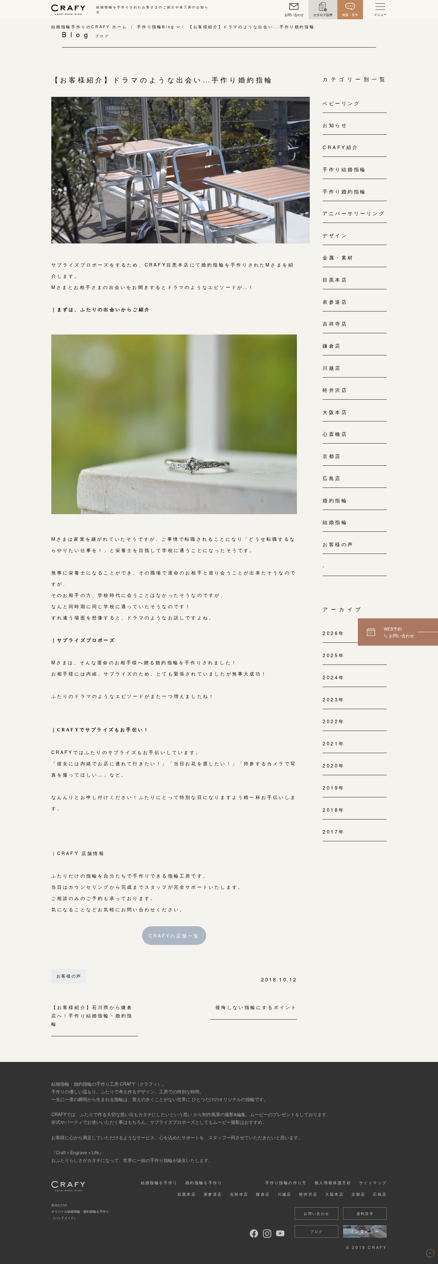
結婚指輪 (335, 522)
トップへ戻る (430, 1253)
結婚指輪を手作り (159, 1182)
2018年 (334, 809)
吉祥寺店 (335, 323)
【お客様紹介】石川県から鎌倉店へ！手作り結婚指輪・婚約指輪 (92, 1016)
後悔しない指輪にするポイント (256, 1007)
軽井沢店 (335, 389)
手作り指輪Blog (155, 26)
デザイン (335, 235)
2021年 (334, 743)
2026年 (334, 633)
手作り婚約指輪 (344, 191)
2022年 (334, 721)
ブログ (316, 1231)
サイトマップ (373, 1182)
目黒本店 (335, 279)
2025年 (334, 655)
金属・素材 (338, 257)
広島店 (332, 478)
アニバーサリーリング (354, 213)
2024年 (334, 677)
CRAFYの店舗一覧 (174, 935)
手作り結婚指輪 (344, 169)
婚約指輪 (335, 500)
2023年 (334, 699)
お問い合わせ (316, 1213)
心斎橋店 (335, 433)
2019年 (334, 787)
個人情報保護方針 (333, 1182)
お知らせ (335, 125)
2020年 (334, 765)
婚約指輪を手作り (203, 1182)
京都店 (332, 456)
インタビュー (365, 1231)
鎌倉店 (332, 345)
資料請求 (365, 1213)
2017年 (334, 831)
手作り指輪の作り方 (286, 1182)
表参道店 (335, 301)
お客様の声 (68, 976)
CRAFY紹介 (341, 147)
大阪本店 (335, 412)
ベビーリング (341, 103)
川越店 (332, 367)
